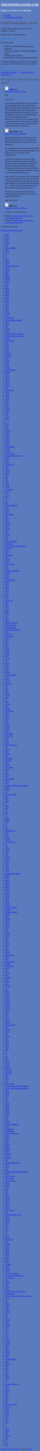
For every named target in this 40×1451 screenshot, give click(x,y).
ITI (6, 815)
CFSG (7, 404)
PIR (6, 1056)
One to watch (10, 1025)
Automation (9, 318)
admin (16, 70)
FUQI (7, 677)
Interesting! (9, 779)
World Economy (11, 1404)
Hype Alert (9, 736)
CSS (6, 480)
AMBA (7, 270)
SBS (6, 1160)
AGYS (7, 252)
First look (8, 634)
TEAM (7, 1269)
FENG (7, 620)
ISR (6, 810)
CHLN (7, 417)
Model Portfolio (11, 907)
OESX (7, 1014)
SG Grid (28, 1449)
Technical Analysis (12, 1273)
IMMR (7, 754)
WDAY (7, 1391)
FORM (7, 654)
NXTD (7, 1009)
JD (6, 824)
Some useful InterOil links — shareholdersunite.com (20, 221)
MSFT (7, 928)
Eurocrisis (9, 600)
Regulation (9, 1129)
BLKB (7, 365)
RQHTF (7, 1149)
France (7, 659)
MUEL (7, 941)
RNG (6, 1142)
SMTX (7, 1203)
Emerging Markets (12, 571)
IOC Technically (11, 794)
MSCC (7, 925)
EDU (6, 553)
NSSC (7, 991)
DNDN (7, 523)
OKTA (7, 1018)
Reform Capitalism (12, 1124)
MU (6, 939)
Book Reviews (10, 370)
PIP (6, 1054)
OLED (7, 1020)
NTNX (7, 1000)
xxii (6, 1418)
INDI (7, 756)
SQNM (7, 1221)
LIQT (7, 853)
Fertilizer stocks (11, 623)
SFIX (6, 1169)
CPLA (7, 462)
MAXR (7, 880)
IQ (6, 803)
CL (6, 422)
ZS (6, 1440)
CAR (6, 388)
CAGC (7, 383)
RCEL (7, 1115)
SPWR (7, 1219)
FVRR (7, 679)
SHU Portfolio (10, 1181)
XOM (7, 1411)
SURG (7, 1246)
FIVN (7, 639)
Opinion (8, 1029)
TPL (6, 1316)
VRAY (7, 1386)
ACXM (7, 243)
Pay (6, 1038)
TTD (6, 1337)
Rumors (8, 1154)
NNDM (7, 977)
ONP (7, 1027)
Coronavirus (9, 453)
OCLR (7, 1011)
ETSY (7, 598)
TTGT (7, 1339)
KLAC (7, 833)
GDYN (7, 681)
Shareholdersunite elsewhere (16, 1172)
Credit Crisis (9, 465)
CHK (6, 415)
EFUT (7, 557)
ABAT (7, 239)
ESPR (7, 589)
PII (6, 1052)
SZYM (7, 1260)
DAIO (7, 508)
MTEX (7, 934)
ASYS (7, 309)
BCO (6, 343)
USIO (7, 1368)
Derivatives (9, 514)
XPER (7, 1413)
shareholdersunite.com (20, 4)
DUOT (7, 530)
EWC (6, 605)
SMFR (7, 1197)
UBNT (7, 1352)
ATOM (7, 313)
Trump (7, 1325)
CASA (7, 392)
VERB (7, 1377)
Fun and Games (11, 675)
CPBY (7, 460)
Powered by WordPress (10, 1449)
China (7, 410)
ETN (6, 596)
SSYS (7, 1230)
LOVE (7, 860)
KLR (6, 835)
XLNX (7, 1409)
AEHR (7, 250)
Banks (7, 338)
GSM (7, 697)
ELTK (7, 569)
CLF (6, 426)
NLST (7, 975)
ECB (6, 539)
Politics (7, 1068)
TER (6, 1280)
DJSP (7, 519)
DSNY (7, 528)
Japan (7, 819)
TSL (6, 1330)
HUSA (7, 727)
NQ (6, 989)
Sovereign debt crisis (13, 1215)
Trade (7, 1321)
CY (6, 501)
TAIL (7, 1262)
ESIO (7, 587)
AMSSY (7, 277)
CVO (6, 494)
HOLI (7, 720)
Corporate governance (13, 456)
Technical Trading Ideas (14, 1276)
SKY (6, 1192)
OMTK (7, 1023)
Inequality (9, 758)
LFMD (7, 849)
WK (6, 1402)
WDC (7, 1393)
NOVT (7, 982)
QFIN (7, 1102)
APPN (7, 291)
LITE (6, 855)
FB (6, 616)
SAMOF (7, 1158)
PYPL (7, 1097)
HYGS (7, 731)
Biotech (8, 356)
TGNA (7, 1289)
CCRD (7, 399)
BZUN (7, 381)
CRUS (7, 474)
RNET (7, 1140)
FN (6, 645)
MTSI (7, 937)
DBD (7, 512)
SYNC (7, 1258)
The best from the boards (15, 1291)
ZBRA (7, 1431)
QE (6, 1099)
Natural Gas (9, 955)
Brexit (7, 377)
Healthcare (9, 711)
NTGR (7, 995)
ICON (7, 742)
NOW (7, 984)
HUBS (7, 724)
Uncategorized (10, 1359)
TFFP (7, 1285)
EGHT (7, 562)
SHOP (7, 1174)
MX (6, 948)
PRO (6, 1077)
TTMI (7, 1341)
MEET (7, 887)
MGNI (7, 889)
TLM (7, 1303)
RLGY (7, 1136)
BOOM (7, 372)
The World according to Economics (18, 1296)
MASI (7, 878)
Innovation (9, 767)
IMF (6, 752)
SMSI (7, 1201)
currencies (9, 489)
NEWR (7, 964)
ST (6, 1233)
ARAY (7, 295)
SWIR (7, 1248)
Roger (11, 89)
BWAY (7, 379)
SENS (7, 1167)
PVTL (7, 1090)
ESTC (7, 591)
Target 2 (8, 1264)
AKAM (7, 261)
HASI (7, 702)
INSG (7, 774)
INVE (7, 783)
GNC (6, 691)
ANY (6, 286)
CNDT (7, 433)
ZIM (6, 1434)
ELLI (6, 566)
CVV (6, 498)
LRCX (7, 862)
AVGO (7, 322)
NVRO (7, 1007)
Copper (8, 451)
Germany (8, 684)
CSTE (7, 483)
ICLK (6, 740)
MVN (7, 946)
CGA (6, 406)
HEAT (7, 713)
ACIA (7, 241)
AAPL (7, 236)
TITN (7, 1298)
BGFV (7, 352)
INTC (7, 776)
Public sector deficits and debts (17, 1086)
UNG (7, 1361)
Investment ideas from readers (17, 785)
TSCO (7, 1328)
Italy (6, 812)
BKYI (7, 358)
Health (7, 709)
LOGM (7, 858)
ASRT (7, 302)
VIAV (7, 1380)
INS (6, 772)
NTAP (7, 993)
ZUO (6, 1443)
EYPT (7, 614)
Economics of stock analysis (15, 546)
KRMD (7, 840)
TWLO (7, 1346)
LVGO (7, 871)
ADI (6, 245)
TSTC (7, 1334)
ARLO (7, 297)
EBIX (6, 537)
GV (6, 700)
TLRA (7, 1307)
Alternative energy (12, 266)
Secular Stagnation (12, 1163)
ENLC (7, 575)
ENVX (7, 582)
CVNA (7, 492)
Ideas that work (11, 745)
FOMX (7, 652)
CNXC (7, 435)
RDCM (7, 1122)
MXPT (7, 950)
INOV (7, 770)
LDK (6, 846)
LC (6, 844)
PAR (6, 1034)
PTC (6, 1081)
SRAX (7, 1224)
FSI (6, 661)
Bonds (7, 367)
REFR (7, 1126)
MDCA (7, 885)
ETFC (7, 593)
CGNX (7, 408)
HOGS (7, 718)
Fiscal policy (9, 636)
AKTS (7, 264)
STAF (7, 1235)
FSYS (7, 668)
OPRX (7, 1032)
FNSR (7, 650)
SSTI (6, 1228)
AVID (7, 325)
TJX (6, 1300)
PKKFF (7, 1061)
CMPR (7, 431)
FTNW (7, 672)
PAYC (7, 1041)
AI (5, 255)
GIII (6, 686)
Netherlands (10, 962)
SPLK (7, 1217)
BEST (7, 349)
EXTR (7, 609)
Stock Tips (9, 1239)
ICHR (7, 738)
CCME (7, 397)
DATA (7, 510)
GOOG (7, 695)
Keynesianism (10, 831)
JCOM (7, 822)
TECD (7, 1271)
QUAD (7, 1104)
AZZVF (7, 329)
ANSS (7, 284)
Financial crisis (10, 625)
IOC (2, 68)
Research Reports (12, 1133)
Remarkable (9, 1131)
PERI (6, 1050)
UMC (7, 1357)
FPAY (7, 657)
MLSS (7, 903)
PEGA (7, 1047)
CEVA (7, 401)
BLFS (7, 363)
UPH (6, 1366)
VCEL (7, 1373)
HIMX (7, 715)
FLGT (7, 643)
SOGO (7, 1208)
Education (9, 555)
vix (6, 1382)
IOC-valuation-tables (9, 38)
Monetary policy (11, 912)
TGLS (7, 1287)
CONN (7, 449)
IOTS (7, 797)
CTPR (7, 485)
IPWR (7, 801)
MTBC (7, 932)
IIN (6, 747)
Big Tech (8, 354)
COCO (7, 438)
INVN (7, 788)
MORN (7, 914)
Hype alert (9, 733)
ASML (7, 300)
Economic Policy (11, 541)
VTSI (7, 1389)
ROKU (7, 1147)
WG (6, 1398)
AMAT (7, 268)
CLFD (7, 428)
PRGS (7, 1075)
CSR (6, 478)
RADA (7, 1108)
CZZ (6, 503)
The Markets (10, 1294)
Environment (10, 580)
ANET (7, 282)
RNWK (7, 1145)
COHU (7, 442)
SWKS (7, 1251)
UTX (6, 1370)
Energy (7, 573)
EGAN (7, 559)
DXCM (7, 535)
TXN (6, 1348)
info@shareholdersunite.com (12, 230)
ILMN (7, 749)
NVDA (7, 1005)
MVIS (7, 944)
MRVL (7, 923)
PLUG (7, 1063)
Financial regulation (12, 630)
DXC (6, 532)
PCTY (7, 1045)
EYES (7, 611)
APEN (7, 288)
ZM (6, 1438)
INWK (7, 790)
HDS (6, 706)
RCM (7, 1120)
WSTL (7, 1407)
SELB (7, 1165)
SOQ (6, 1212)
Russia (7, 1156)
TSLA (7, 1332)
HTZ (6, 722)
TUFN (7, 1343)
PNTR (7, 1066)
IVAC (7, 817)
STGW (7, 1237)
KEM (6, 828)
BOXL (7, 374)
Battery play (9, 340)
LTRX (7, 867)
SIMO (7, 1185)
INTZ (7, 781)
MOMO (7, 910)
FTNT (7, 670)
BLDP (7, 361)
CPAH (7, 458)
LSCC (7, 864)
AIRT (7, 259)
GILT (7, 688)
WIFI (6, 1400)
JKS (6, 826)
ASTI (7, 304)
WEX (6, 1395)
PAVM (7, 1036)
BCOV (7, 345)
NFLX (7, 968)
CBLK (7, 395)
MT (6, 930)
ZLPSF (7, 1436)
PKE (6, 1059)
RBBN (7, 1113)
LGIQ (7, 851)
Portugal (8, 1072)
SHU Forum (9, 1178)
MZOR (7, 953)
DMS (7, 521)
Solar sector (9, 1210)
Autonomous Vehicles (13, 320)
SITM (7, 1187)
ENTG (7, 578)
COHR (7, 440)
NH (6, 971)
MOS (7, 916)
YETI (6, 1420)
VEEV (7, 1375)
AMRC (7, 275)
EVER (7, 602)
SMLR (7, 1199)
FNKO (7, 648)
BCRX (7, 347)
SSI (6, 1226)
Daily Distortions (11, 505)
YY (6, 1427)
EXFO (7, 607)
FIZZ (6, 641)
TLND (7, 1305)
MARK (7, 876)
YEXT (7, 1422)
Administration (10, 248)
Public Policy (9, 1084)
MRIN (7, 921)
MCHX (7, 883)
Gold (6, 693)
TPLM (7, 1319)
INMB (7, 765)
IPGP (7, 799)
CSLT (7, 476)
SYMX (7, 1253)
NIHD (7, 973)
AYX (6, 327)
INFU (7, 763)
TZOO (7, 1350)
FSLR (7, 663)
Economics (9, 544)
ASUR (7, 306)
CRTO (7, 471)
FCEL (7, 618)
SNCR (7, 1206)
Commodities (10, 447)
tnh (6, 1314)
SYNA (7, 1255)
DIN (6, 517)
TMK (7, 1309)
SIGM (7, 1183)
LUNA (7, 869)
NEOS (7, 957)
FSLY (7, 666)
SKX (6, 1190)
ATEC (7, 311)
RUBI (7, 1151)
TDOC (7, 1267)
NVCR (7, 1002)
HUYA (7, 729)
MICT (7, 892)
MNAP (7, 905)
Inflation (8, 761)
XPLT (7, 1416)
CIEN (7, 419)
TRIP (7, 1323)
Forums (8, 15)
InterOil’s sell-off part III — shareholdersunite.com (19, 217)
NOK (7, 980)
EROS (7, 584)
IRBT (7, 806)
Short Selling (10, 1176)
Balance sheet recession (14, 334)
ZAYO (7, 1429)
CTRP (7, 487)
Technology (9, 1278)
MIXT (7, 898)
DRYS (7, 526)
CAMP (7, 386)
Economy (8, 548)
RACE (7, 1106)
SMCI (7, 1194)
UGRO (7, 1355)
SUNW (7, 1244)
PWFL (7, 1095)
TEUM (7, 1282)
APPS (7, 293)
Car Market (9, 390)
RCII (6, 1117)
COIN (7, 444)
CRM (7, 467)
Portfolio (8, 1070)
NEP (6, 959)
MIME (7, 894)
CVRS (7, 496)
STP (6, 1242)
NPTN (7, 986)
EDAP (7, 550)
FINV (7, 632)
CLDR (7, 424)
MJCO (7, 901)
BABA (7, 331)
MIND (7, 896)
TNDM (7, 1312)
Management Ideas (12, 873)
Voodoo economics (12, 1384)
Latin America (10, 842)
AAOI (7, 234)
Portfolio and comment (14, 17)
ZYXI (6, 1445)
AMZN (7, 279)
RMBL (7, 1138)
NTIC (7, 998)
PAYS (7, 1043)
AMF (6, 273)
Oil (6, 1016)
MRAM (7, 919)
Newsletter (9, 966)
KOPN (7, 837)
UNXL (7, 1364)
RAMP (7, 1111)
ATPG (7, 316)
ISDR (7, 808)
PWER (7, 1093)
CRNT (7, 469)
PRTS (7, 1079)
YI (5, 1425)
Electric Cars (9, 564)
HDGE (7, 704)
